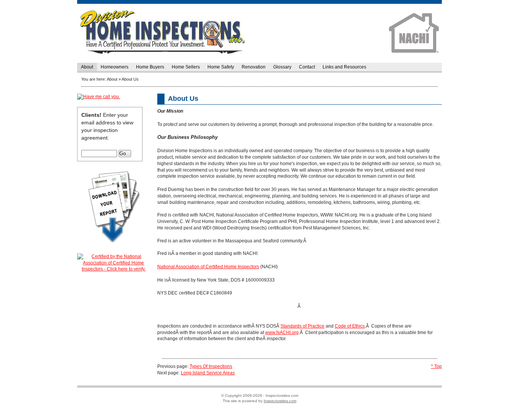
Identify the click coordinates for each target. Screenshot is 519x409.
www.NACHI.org (282, 332)
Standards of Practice (302, 326)
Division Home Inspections (259, 33)
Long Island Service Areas (208, 373)
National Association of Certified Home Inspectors (208, 266)
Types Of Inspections (211, 366)
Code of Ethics (350, 326)
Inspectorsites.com (280, 401)
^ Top (436, 366)
